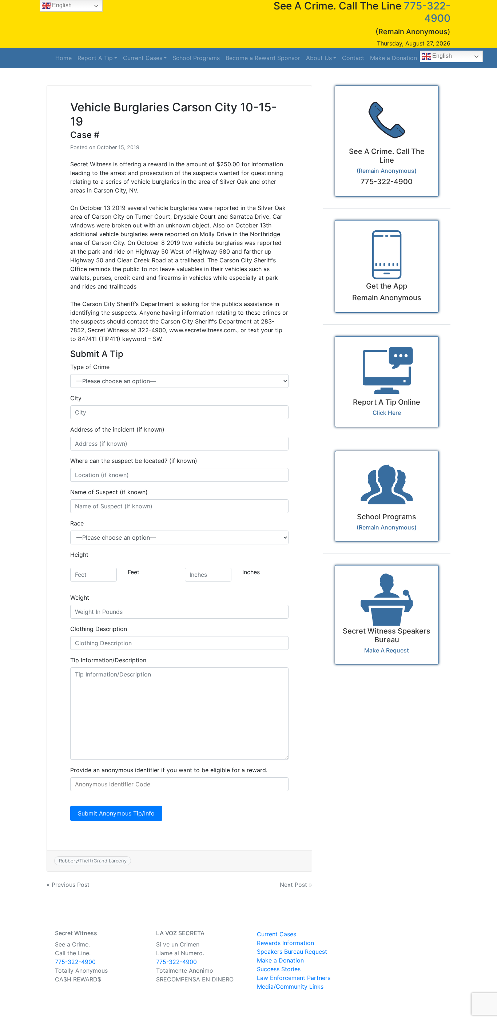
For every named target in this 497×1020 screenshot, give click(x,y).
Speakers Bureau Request (292, 951)
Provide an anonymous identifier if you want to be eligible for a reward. (168, 770)
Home (63, 57)
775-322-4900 (75, 961)
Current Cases (142, 57)
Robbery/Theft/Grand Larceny (93, 861)
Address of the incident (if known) (117, 429)
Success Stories (279, 969)
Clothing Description (98, 628)
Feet (133, 572)
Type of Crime (90, 366)
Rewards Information (285, 942)
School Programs (196, 57)
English (441, 56)
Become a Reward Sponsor (263, 57)
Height (79, 554)
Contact (353, 57)
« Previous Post (68, 884)
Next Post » (296, 884)
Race (77, 523)
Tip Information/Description (108, 660)
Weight (79, 597)
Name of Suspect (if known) (109, 492)
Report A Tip (95, 57)
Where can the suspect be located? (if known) (133, 460)
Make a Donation (393, 57)
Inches (251, 572)
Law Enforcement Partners (293, 977)
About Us (319, 57)
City (75, 398)
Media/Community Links (290, 986)
